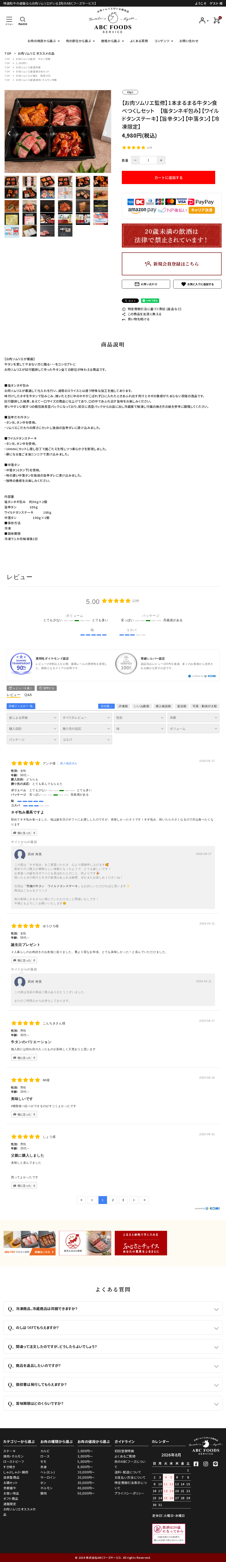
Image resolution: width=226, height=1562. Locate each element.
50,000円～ (86, 1493)
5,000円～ (85, 1461)
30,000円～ (86, 1482)
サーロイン (48, 1477)
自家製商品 (11, 1477)
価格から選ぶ (110, 41)
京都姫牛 (9, 1488)
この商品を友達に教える (142, 314)
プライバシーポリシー (129, 1493)
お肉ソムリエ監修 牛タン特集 (33, 59)
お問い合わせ (188, 41)
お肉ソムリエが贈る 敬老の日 (33, 75)
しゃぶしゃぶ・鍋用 (15, 1472)
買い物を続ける (136, 319)
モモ (43, 1461)
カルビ (44, 1451)
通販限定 (9, 1504)
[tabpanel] (57, 131)
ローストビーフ (13, 1461)
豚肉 (43, 1493)
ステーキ (9, 1451)
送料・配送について (128, 1472)
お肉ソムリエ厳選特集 (28, 67)
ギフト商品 (10, 1498)
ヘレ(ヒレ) (47, 1472)
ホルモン (46, 1488)
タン (43, 1482)
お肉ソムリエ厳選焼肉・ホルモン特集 (36, 80)
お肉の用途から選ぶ (42, 41)
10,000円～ (86, 1472)
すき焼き (9, 1467)
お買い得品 (11, 1493)
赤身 (43, 1467)
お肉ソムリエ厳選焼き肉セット (32, 71)
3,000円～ (22, 63)
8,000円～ (85, 1467)
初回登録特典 (124, 1451)
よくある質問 (139, 41)
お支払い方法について (130, 1477)
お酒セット (10, 1482)
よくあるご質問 (125, 1456)
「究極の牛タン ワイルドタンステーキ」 (52, 886)
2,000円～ (85, 1451)
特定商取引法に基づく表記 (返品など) (152, 309)
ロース (45, 1456)
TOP (7, 59)
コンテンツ (162, 41)
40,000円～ (86, 1488)
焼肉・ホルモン (13, 1456)
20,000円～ (86, 1477)
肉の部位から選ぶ (78, 41)
